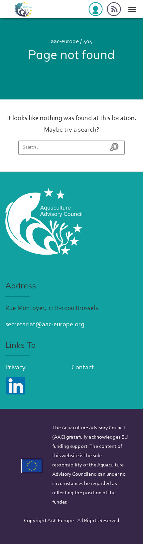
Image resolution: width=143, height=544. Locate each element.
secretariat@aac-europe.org (44, 324)
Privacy (15, 367)
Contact (83, 367)
